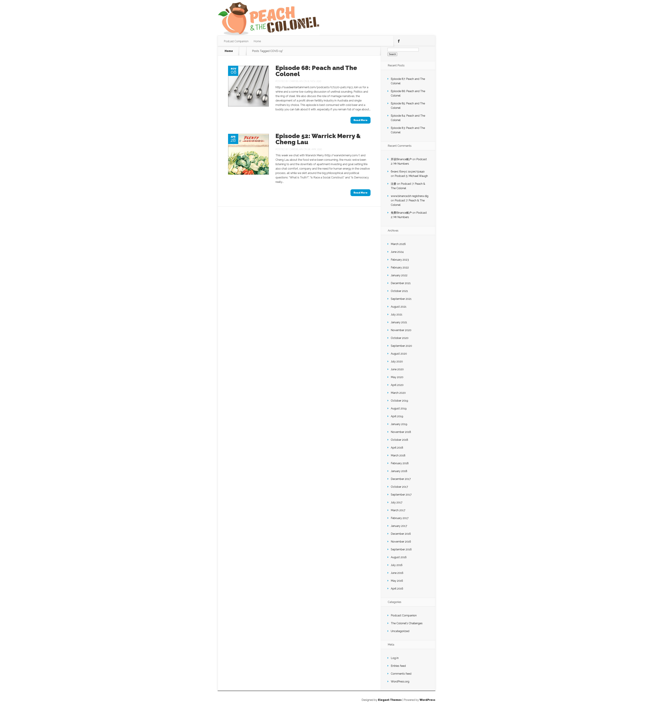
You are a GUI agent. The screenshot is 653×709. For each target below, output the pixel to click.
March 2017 (398, 510)
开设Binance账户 (401, 159)
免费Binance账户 (401, 212)
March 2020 (398, 392)
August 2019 (399, 408)
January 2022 (399, 275)
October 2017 (399, 486)
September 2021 (401, 298)
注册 (393, 183)
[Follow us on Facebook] (399, 41)
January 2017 (399, 526)
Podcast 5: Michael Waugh (411, 176)
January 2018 (399, 471)
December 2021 (401, 283)
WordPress (427, 700)
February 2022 (400, 267)
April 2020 (397, 385)
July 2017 (396, 502)
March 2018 (398, 455)
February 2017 (399, 518)
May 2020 (397, 377)
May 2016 (397, 580)
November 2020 (401, 330)
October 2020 (399, 338)
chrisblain (296, 81)
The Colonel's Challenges (407, 623)
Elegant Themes (390, 700)
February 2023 (400, 259)
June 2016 (397, 573)
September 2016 (401, 549)
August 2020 (399, 353)
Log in (395, 658)
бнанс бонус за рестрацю (408, 171)
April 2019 (397, 416)
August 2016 (399, 557)
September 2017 (401, 494)
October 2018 (399, 439)
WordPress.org (400, 681)
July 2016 (397, 565)
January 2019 (399, 424)
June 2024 (397, 251)
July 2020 (397, 361)
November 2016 (401, 541)
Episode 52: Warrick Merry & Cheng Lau (318, 139)
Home (257, 41)
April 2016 (397, 588)
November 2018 (401, 432)
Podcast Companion (236, 41)
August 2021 (398, 306)
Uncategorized (400, 631)
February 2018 (400, 463)
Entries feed (398, 665)
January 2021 (399, 322)
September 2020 (401, 345)
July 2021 (396, 314)
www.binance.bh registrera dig (409, 196)
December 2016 (401, 533)
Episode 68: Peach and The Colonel (316, 70)
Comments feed (401, 673)
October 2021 (399, 291)
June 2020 (397, 369)
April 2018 (397, 447)
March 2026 (398, 244)
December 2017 (401, 479)
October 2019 (399, 400)
